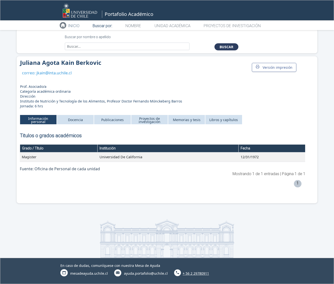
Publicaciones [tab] (112, 119)
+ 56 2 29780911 (196, 273)
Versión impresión (276, 67)
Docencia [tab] (75, 119)
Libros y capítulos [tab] (223, 119)
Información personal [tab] (38, 120)
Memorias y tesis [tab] (186, 119)
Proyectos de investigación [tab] (149, 120)
